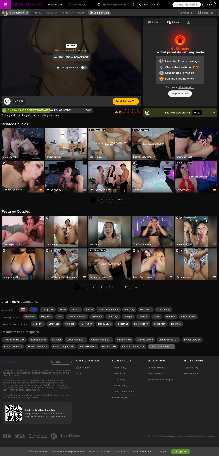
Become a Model (156, 368)
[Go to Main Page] (28, 4)
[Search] (134, 4)
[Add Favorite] (7, 101)
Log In (209, 4)
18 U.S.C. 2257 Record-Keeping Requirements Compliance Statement (182, 436)
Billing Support (190, 374)
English (58, 362)
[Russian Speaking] (23, 309)
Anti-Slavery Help (120, 397)
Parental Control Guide (123, 391)
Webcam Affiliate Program (160, 380)
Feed (81, 12)
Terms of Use (118, 374)
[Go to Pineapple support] (54, 436)
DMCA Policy (118, 380)
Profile (37, 12)
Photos (67, 12)
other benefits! (186, 87)
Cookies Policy (119, 385)
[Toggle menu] (5, 4)
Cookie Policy (143, 451)
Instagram (85, 368)
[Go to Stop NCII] (70, 436)
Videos (51, 12)
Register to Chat (180, 93)
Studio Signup (155, 374)
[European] (33, 309)
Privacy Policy (119, 368)
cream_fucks (11, 301)
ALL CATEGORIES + (161, 346)
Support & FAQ (190, 368)
